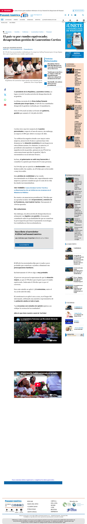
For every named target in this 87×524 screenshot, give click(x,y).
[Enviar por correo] (5, 105)
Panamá (49, 32)
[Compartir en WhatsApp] (5, 100)
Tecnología (4, 22)
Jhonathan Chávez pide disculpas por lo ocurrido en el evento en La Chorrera (55, 66)
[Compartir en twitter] (5, 95)
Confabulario (77, 248)
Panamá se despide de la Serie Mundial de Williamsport (78, 222)
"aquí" (64, 522)
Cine (52, 507)
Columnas (70, 303)
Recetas (54, 509)
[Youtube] (75, 15)
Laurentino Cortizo (37, 32)
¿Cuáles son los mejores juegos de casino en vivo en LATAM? (78, 142)
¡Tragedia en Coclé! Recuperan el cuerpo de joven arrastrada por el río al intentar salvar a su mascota (79, 260)
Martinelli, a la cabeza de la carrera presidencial (55, 83)
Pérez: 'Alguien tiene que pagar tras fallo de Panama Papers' (78, 279)
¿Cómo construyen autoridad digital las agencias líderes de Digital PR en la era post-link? (78, 128)
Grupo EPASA (32, 512)
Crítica (53, 501)
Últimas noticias (73, 175)
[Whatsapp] (12, 505)
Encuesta (9, 32)
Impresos (54, 512)
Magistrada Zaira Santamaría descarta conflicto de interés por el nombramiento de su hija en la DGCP (78, 210)
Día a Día (54, 503)
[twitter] (72, 15)
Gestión (17, 32)
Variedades (30, 19)
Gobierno (25, 32)
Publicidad (31, 509)
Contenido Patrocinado (71, 65)
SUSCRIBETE (24, 245)
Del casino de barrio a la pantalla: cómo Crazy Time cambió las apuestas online (78, 112)
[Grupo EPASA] (72, 511)
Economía (22, 19)
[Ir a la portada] (10, 15)
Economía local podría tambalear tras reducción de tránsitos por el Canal (78, 289)
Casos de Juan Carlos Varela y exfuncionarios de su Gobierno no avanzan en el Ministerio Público (32, 190)
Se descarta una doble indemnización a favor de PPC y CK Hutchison (78, 270)
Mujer (53, 505)
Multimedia (12, 22)
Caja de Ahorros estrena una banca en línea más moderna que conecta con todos (78, 95)
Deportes (37, 19)
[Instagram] (65, 15)
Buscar (30, 501)
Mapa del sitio (32, 504)
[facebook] (68, 15)
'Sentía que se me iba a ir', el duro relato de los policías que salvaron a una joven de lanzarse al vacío (55, 75)
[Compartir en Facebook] (5, 89)
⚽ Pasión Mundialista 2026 (49, 19)
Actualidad (8, 19)
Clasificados (32, 506)
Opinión (16, 19)
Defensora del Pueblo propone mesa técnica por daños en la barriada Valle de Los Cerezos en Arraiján (78, 233)
